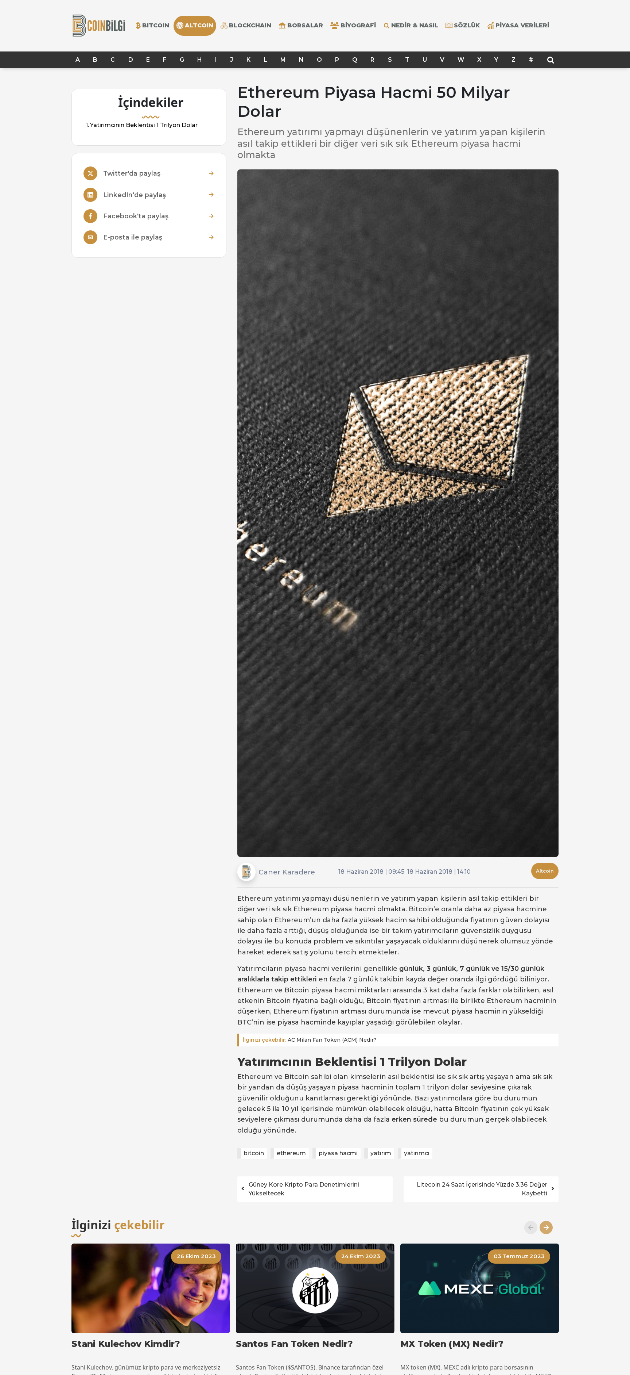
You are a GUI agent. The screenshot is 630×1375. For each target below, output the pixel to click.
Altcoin (545, 871)
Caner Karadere (286, 871)
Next (543, 1227)
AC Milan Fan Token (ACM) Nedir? (310, 1040)
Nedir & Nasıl (414, 25)
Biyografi (358, 25)
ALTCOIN (199, 25)
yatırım (380, 1153)
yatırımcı (416, 1153)
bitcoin (254, 1153)
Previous (528, 1227)
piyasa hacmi (338, 1153)
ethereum (291, 1153)
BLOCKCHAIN (250, 25)
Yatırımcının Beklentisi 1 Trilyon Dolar (144, 125)
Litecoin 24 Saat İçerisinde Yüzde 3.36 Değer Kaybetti (482, 1189)
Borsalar (305, 25)
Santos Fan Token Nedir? (294, 1344)
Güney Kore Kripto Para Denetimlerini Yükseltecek (304, 1189)
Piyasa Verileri (522, 25)
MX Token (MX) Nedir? (451, 1344)
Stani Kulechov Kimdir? (125, 1344)
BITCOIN (155, 25)
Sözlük (467, 25)
